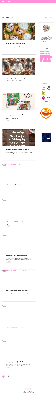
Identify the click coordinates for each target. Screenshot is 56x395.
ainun (41, 72)
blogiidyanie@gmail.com (46, 42)
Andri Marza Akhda (43, 69)
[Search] (53, 1)
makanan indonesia (14, 80)
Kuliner (4, 94)
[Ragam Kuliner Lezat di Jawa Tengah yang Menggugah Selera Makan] (19, 349)
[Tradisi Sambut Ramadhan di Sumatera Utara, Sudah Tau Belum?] (19, 66)
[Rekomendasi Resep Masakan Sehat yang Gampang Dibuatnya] (19, 243)
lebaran (14, 115)
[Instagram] (30, 389)
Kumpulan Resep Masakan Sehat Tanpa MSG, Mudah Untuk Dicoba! (18, 290)
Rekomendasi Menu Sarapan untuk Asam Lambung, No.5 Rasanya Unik (18, 149)
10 (23, 115)
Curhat (44, 53)
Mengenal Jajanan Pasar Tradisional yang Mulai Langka (16, 43)
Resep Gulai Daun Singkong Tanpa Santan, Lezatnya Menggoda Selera (18, 325)
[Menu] (2, 1)
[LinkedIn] (28, 389)
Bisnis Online (44, 51)
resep (19, 256)
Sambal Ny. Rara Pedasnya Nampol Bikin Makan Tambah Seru (16, 184)
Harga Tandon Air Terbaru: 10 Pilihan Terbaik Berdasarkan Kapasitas (46, 70)
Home (46, 17)
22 (21, 327)
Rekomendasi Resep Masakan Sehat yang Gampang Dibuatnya (17, 255)
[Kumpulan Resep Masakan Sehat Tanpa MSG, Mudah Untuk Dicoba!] (19, 278)
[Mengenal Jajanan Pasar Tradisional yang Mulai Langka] (19, 31)
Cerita (41, 53)
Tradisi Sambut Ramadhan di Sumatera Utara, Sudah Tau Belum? (17, 78)
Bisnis (41, 51)
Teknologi (48, 60)
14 (21, 221)
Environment (48, 53)
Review (41, 60)
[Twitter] (26, 389)
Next (8, 376)
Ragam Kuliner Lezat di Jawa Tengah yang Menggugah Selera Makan (18, 361)
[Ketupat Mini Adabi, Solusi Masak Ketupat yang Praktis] (19, 102)
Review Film (44, 60)
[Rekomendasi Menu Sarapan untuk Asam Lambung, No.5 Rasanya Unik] (19, 137)
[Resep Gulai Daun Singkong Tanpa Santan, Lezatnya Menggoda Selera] (19, 313)
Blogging (48, 51)
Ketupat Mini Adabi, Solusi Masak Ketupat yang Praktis (16, 114)
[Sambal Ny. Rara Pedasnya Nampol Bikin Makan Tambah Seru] (19, 172)
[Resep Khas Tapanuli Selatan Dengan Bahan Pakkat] (19, 207)
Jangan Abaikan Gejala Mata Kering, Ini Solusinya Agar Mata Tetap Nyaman (45, 73)
